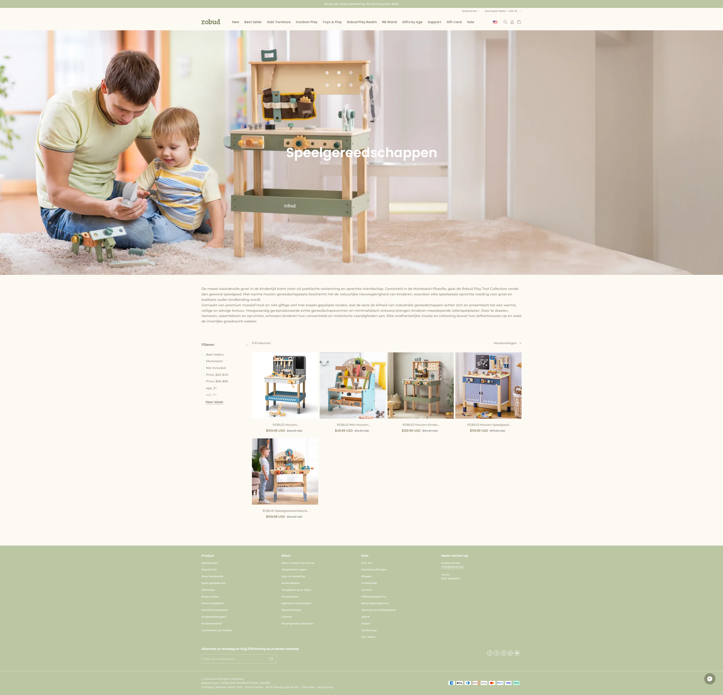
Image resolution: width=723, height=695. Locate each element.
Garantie (286, 616)
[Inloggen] (512, 22)
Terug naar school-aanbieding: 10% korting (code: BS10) (361, 4)
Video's (365, 623)
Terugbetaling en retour (296, 589)
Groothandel (369, 583)
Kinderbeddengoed (213, 616)
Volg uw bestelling (293, 576)
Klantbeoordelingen (373, 569)
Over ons (366, 562)
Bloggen (366, 576)
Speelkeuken (209, 562)
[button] (210, 21)
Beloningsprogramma (375, 603)
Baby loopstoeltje (212, 576)
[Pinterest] (496, 653)
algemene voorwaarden (296, 603)
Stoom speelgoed (212, 603)
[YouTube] (517, 653)
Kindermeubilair (211, 623)
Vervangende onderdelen (297, 623)
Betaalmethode (291, 609)
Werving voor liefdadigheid (378, 609)
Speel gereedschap (213, 583)
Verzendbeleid (290, 583)
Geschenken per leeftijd (216, 630)
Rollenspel (208, 589)
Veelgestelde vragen (294, 569)
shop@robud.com (453, 566)
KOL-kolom (368, 636)
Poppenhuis (209, 569)
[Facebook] (490, 653)
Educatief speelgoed (214, 609)
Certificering (369, 630)
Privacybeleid (289, 596)
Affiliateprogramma (373, 596)
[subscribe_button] (271, 659)
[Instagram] (503, 653)
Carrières (366, 589)
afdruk (365, 616)
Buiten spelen (210, 596)
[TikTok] (510, 653)
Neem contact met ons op (297, 562)
